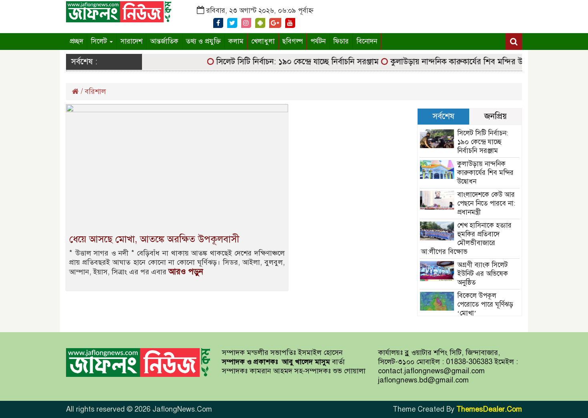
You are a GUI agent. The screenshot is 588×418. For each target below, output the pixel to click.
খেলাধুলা (263, 41)
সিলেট (100, 41)
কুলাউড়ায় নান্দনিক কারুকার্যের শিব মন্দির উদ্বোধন (460, 62)
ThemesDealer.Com (489, 409)
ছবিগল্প (292, 41)
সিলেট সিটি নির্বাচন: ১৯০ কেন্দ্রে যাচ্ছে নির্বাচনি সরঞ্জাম (292, 62)
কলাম (236, 41)
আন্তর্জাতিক (164, 41)
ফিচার (341, 41)
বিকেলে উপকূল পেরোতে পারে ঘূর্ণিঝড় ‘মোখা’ (485, 304)
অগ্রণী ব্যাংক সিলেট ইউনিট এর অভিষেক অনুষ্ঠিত (482, 274)
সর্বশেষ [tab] (443, 116)
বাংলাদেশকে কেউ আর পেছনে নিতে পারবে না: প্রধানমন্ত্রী (486, 203)
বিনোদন (366, 41)
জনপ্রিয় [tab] (495, 116)
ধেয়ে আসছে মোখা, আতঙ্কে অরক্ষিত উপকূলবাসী (154, 239)
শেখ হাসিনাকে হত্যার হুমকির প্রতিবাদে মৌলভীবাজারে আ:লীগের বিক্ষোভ (466, 238)
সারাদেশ (131, 41)
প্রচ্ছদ (76, 41)
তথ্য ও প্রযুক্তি (203, 41)
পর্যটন (318, 41)
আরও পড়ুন (185, 272)
